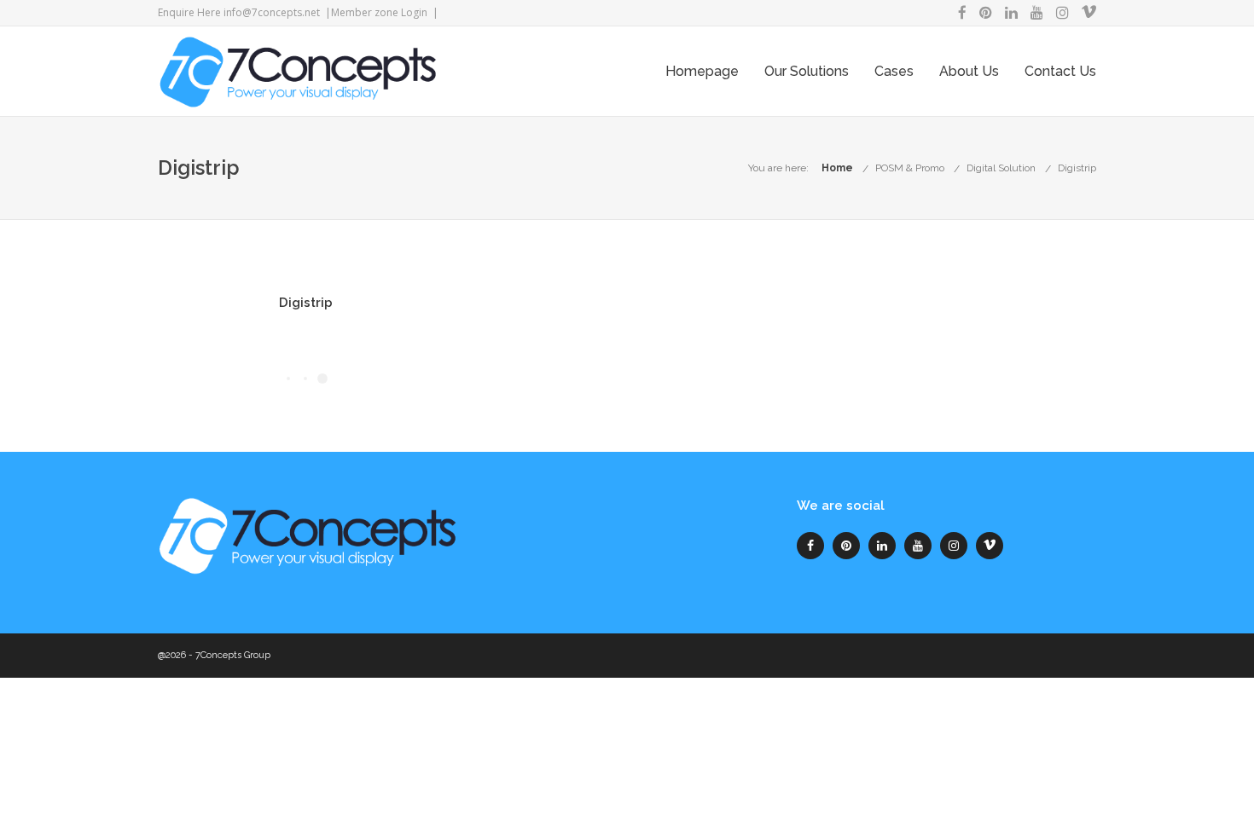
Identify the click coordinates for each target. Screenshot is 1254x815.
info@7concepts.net (272, 12)
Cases (894, 71)
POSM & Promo (909, 168)
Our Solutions (806, 71)
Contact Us (1060, 71)
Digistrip (1077, 168)
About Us (969, 71)
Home (837, 168)
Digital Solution (1001, 168)
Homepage (702, 71)
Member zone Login (379, 12)
